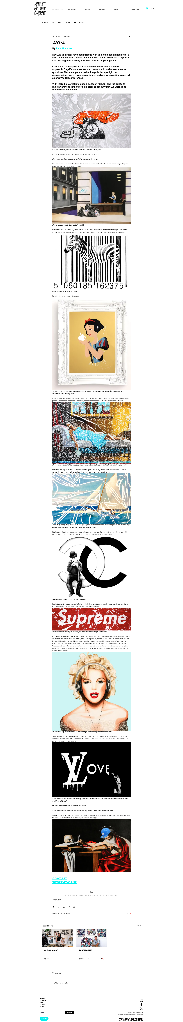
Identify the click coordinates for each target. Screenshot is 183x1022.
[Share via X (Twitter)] (59, 907)
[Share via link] (69, 907)
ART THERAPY (79, 22)
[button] (139, 22)
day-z (116, 895)
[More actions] (129, 36)
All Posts (45, 22)
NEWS (68, 22)
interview (88, 895)
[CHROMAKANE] (57, 938)
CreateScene (139, 1014)
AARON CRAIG (85, 950)
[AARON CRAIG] (91, 938)
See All (139, 925)
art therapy (79, 895)
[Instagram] (141, 1000)
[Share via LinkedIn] (64, 907)
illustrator (109, 895)
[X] (141, 1009)
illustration (95, 895)
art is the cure (70, 895)
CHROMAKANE (51, 950)
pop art (102, 895)
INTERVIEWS (56, 22)
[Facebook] (141, 1004)
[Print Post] (74, 907)
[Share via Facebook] (53, 907)
